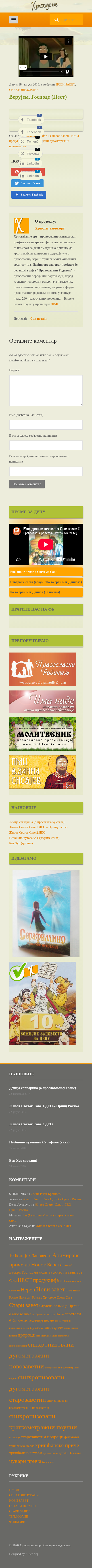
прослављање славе (46, 1335)
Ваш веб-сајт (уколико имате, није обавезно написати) (38, 459)
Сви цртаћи (38, 318)
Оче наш (73, 1290)
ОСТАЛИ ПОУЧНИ (22, 1506)
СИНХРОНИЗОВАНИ (24, 90)
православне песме (19, 1328)
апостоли (73, 1314)
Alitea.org (31, 1554)
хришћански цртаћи (25, 1453)
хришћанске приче (57, 1445)
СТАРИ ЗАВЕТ (19, 1511)
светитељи (63, 1335)
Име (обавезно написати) (26, 415)
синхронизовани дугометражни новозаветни (41, 1355)
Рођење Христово (44, 1297)
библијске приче (20, 1320)
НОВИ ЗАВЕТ (65, 84)
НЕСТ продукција (38, 1280)
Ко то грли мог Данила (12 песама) (35, 592)
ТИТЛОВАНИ (18, 1516)
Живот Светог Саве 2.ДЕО (27, 832)
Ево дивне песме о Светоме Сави (33, 571)
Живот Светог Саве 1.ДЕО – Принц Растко (38, 827)
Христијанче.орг (50, 228)
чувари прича (25, 1461)
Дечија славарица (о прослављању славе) (37, 822)
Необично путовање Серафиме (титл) (34, 838)
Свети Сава (64, 1297)
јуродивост (48, 1462)
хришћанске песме (21, 1446)
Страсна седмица (53, 1306)
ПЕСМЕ (14, 1490)
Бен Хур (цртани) (21, 843)
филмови (71, 1437)
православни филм (46, 1327)
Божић (67, 1265)
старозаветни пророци (42, 1436)
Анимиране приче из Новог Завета (45, 136)
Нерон (28, 1290)
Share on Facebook (32, 194)
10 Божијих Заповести (30, 1255)
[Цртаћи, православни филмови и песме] (46, 6)
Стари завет (23, 1305)
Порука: (14, 370)
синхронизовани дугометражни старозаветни (36, 1388)
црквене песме (50, 1453)
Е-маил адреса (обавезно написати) (33, 435)
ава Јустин (37, 1314)
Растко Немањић (20, 1297)
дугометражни (63, 1321)
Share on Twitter (30, 183)
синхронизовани (18, 1346)
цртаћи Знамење (70, 1453)
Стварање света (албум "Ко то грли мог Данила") (46, 582)
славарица (14, 1437)
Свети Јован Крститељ (46, 1194)
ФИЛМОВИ (17, 1522)
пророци (27, 1335)
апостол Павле (54, 1314)
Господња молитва (37, 1272)
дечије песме (43, 1320)
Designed (15, 1554)
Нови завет (50, 1289)
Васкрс (15, 1272)
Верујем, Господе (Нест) (38, 97)
